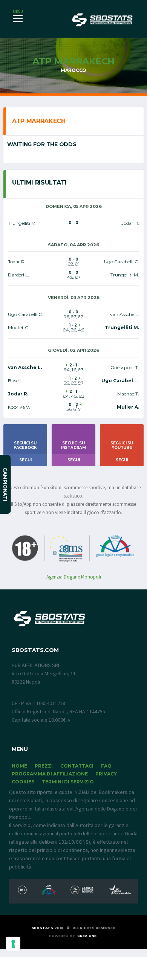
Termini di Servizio (68, 782)
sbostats (43, 928)
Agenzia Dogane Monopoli (73, 577)
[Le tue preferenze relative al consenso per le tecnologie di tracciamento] (13, 944)
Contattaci (76, 766)
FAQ (106, 766)
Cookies (23, 782)
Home (19, 766)
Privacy (106, 774)
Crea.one (86, 936)
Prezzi (44, 766)
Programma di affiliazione (50, 774)
